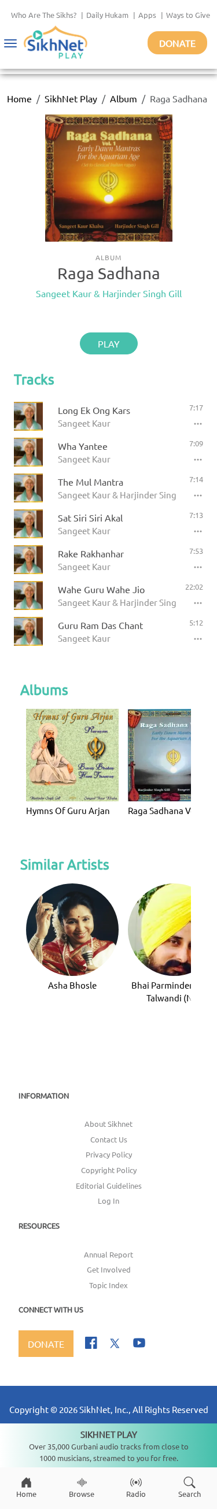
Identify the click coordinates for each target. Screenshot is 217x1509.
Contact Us (108, 1139)
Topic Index (108, 1285)
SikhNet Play (71, 98)
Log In (108, 1200)
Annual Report (108, 1254)
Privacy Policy (109, 1154)
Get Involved (109, 1269)
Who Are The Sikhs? (43, 15)
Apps (147, 15)
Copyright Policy (109, 1170)
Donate (177, 43)
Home (19, 98)
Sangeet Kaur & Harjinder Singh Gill (109, 293)
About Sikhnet (108, 1124)
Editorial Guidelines (109, 1185)
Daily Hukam (107, 15)
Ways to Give (188, 15)
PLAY (109, 343)
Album (123, 98)
